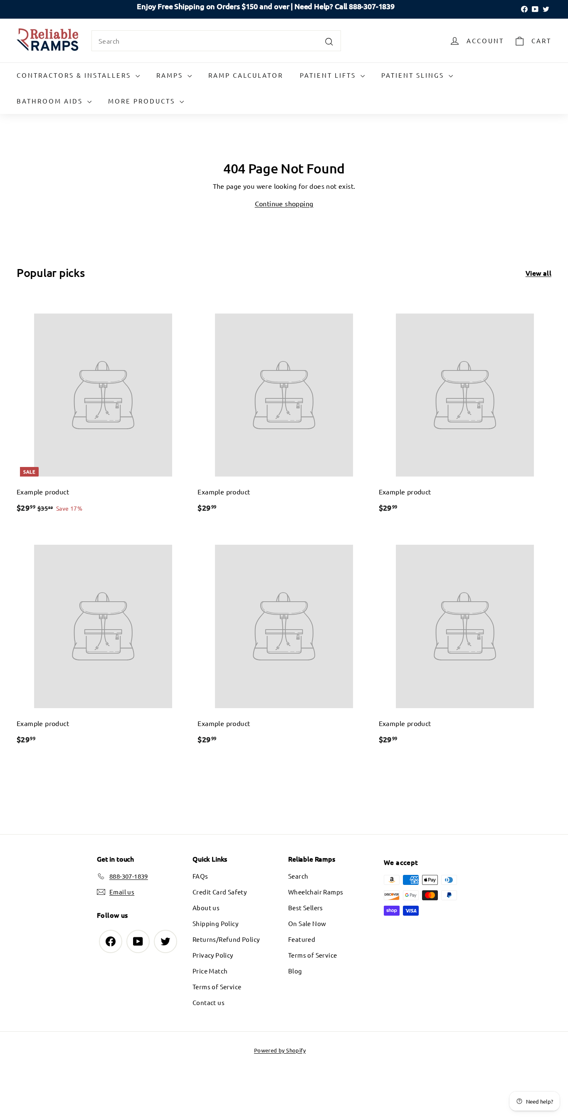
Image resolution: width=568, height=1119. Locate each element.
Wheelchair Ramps (315, 892)
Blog (295, 971)
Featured (301, 939)
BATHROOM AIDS (51, 101)
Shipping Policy (215, 923)
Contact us (209, 1002)
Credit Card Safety (220, 892)
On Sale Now (307, 923)
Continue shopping (284, 203)
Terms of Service (217, 987)
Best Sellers (305, 908)
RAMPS (170, 75)
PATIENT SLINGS (414, 75)
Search (298, 876)
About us (206, 908)
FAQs (200, 876)
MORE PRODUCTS (143, 101)
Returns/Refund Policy (226, 939)
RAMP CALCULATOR (245, 75)
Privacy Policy (213, 955)
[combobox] (216, 40)
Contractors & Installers (75, 75)
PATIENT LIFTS (329, 75)
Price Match (210, 971)
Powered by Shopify (280, 1050)
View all (538, 272)
